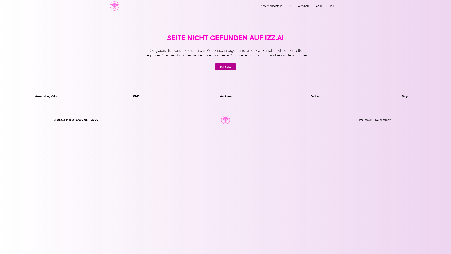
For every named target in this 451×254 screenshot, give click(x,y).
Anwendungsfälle (271, 6)
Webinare (304, 6)
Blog (331, 6)
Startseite (225, 66)
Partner (319, 6)
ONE (290, 6)
